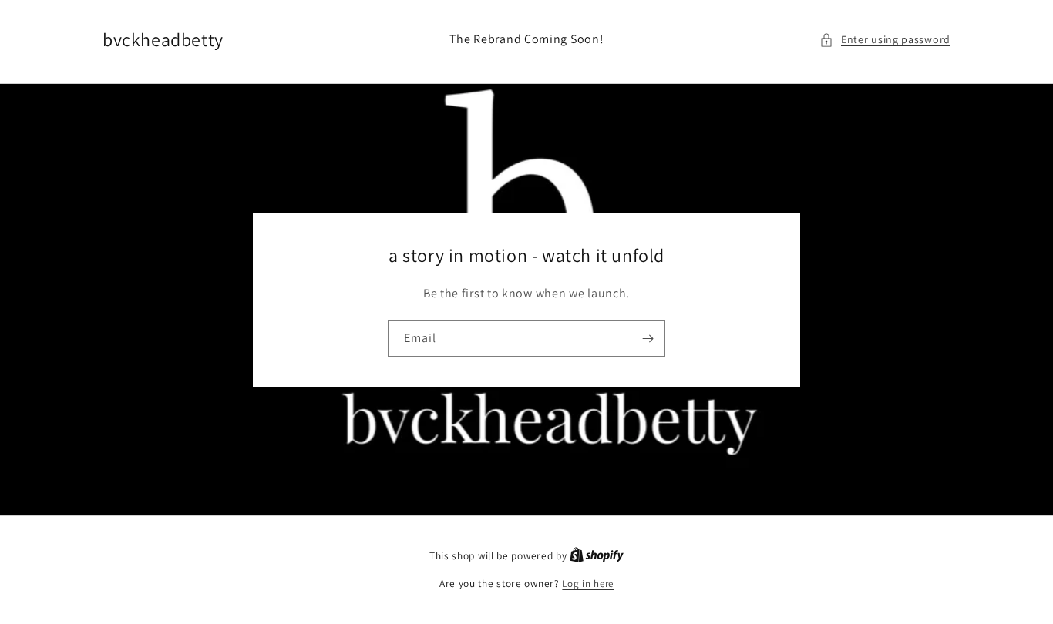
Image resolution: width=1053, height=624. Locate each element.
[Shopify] (597, 555)
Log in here (588, 583)
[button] (884, 39)
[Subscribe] (647, 338)
